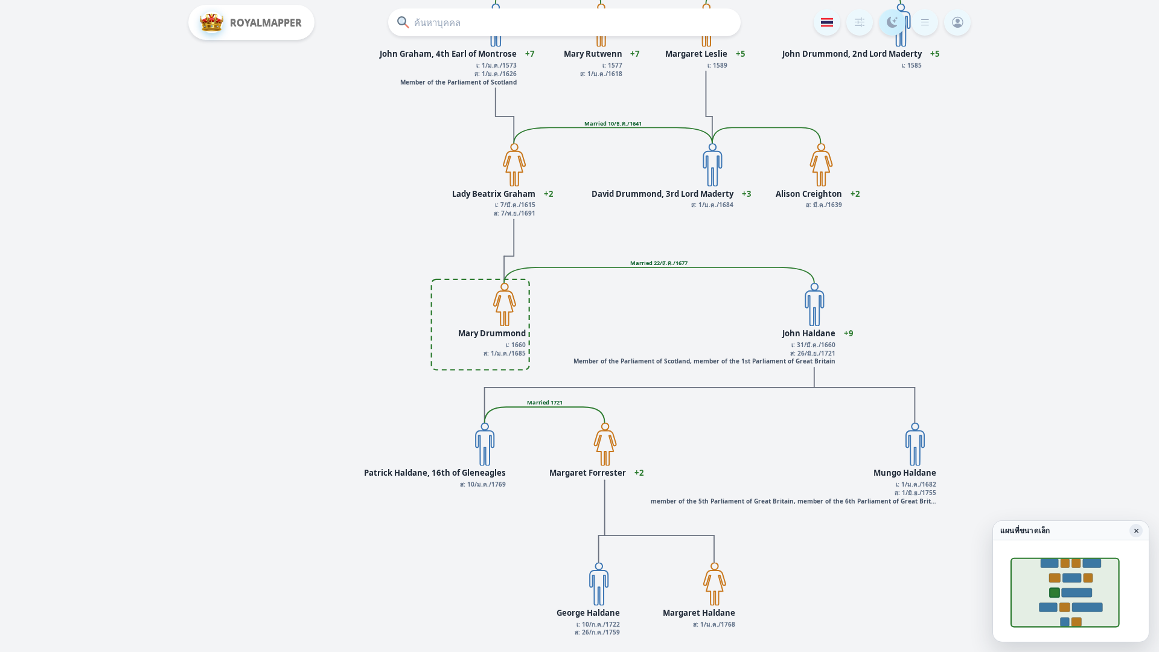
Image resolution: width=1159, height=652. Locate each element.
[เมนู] (925, 22)
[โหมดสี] (892, 22)
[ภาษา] (827, 22)
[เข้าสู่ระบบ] (957, 22)
